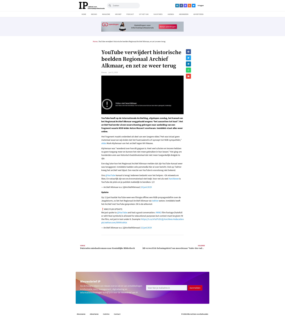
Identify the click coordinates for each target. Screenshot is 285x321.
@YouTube (110, 175)
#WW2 (158, 212)
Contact (117, 314)
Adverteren (198, 14)
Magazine (106, 14)
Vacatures (158, 14)
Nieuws (94, 14)
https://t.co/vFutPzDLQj (152, 219)
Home (84, 14)
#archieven (174, 178)
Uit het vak (144, 14)
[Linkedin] (177, 5)
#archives (168, 219)
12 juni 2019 (146, 227)
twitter (155, 200)
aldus (103, 143)
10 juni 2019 (146, 187)
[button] (195, 51)
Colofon (106, 314)
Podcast (130, 14)
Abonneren (183, 14)
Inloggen (201, 5)
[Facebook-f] (181, 5)
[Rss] (189, 5)
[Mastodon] (185, 5)
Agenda (171, 14)
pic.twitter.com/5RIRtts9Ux (114, 222)
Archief (118, 14)
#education (178, 219)
